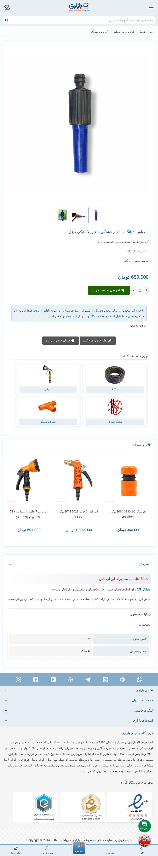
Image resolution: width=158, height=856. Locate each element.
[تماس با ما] (7, 7)
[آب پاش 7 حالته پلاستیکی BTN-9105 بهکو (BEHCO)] (29, 479)
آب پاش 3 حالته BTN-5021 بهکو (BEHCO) (78, 514)
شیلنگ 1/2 (144, 589)
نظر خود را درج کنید (95, 340)
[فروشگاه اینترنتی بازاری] (79, 7)
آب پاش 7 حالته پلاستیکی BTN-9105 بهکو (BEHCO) (29, 514)
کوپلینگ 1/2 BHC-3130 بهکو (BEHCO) (128, 514)
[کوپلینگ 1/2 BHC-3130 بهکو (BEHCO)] (128, 479)
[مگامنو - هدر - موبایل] (151, 7)
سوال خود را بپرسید (58, 340)
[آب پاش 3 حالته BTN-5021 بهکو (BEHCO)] (78, 479)
